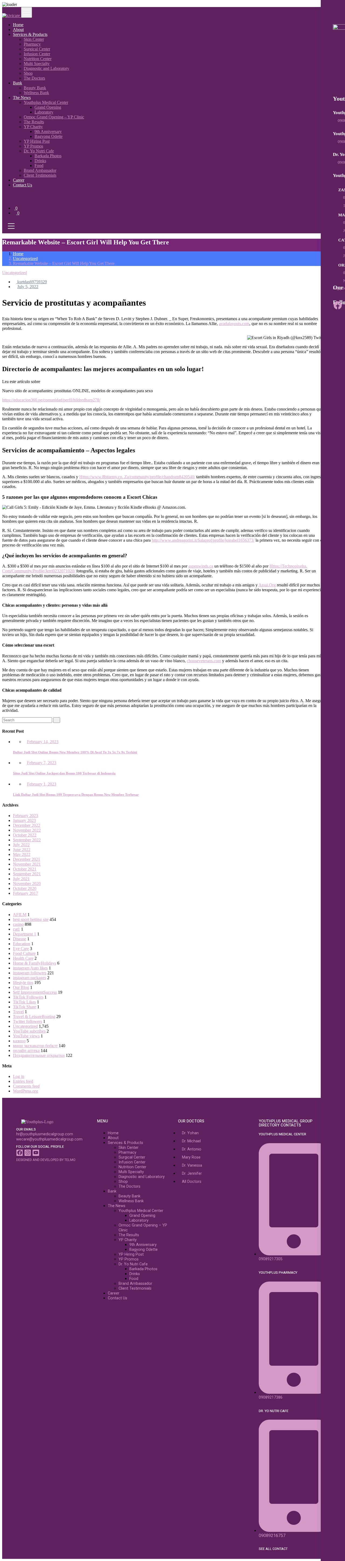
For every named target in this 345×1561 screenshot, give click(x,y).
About (18, 29)
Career (18, 180)
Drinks (40, 160)
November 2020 (27, 883)
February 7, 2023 (41, 762)
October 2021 (24, 869)
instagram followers (29, 973)
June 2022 (21, 849)
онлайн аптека (26, 1050)
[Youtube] (35, 1152)
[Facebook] (338, 305)
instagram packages (29, 977)
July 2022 (21, 844)
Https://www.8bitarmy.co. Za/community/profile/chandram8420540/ (137, 476)
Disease (19, 939)
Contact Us (22, 185)
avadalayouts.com (234, 323)
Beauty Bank (35, 88)
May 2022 (21, 854)
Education (21, 943)
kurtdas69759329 (31, 281)
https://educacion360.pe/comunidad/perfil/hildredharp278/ (51, 400)
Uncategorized (25, 258)
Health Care (23, 958)
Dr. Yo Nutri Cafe (39, 151)
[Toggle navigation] (26, 12)
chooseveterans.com (204, 660)
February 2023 (25, 815)
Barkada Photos (47, 155)
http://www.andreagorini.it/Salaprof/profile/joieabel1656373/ (203, 540)
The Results (34, 121)
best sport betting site (31, 919)
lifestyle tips (23, 982)
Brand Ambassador (40, 170)
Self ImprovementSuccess (35, 992)
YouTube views (26, 1036)
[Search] (56, 720)
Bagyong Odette (48, 136)
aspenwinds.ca (200, 566)
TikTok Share (24, 1007)
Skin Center (34, 39)
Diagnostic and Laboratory (46, 68)
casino (18, 924)
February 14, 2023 (42, 741)
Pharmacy (32, 44)
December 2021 (26, 859)
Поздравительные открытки (39, 1055)
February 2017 (25, 893)
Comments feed (26, 1086)
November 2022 (27, 830)
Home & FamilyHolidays (34, 963)
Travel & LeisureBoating (34, 1016)
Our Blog (21, 987)
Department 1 (24, 934)
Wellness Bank (36, 92)
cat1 (16, 929)
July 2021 (21, 878)
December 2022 (26, 825)
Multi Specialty (37, 63)
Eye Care (21, 948)
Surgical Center (37, 49)
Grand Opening (47, 107)
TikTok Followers (28, 997)
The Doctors (34, 78)
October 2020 (24, 888)
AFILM (19, 914)
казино (19, 1041)
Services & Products (30, 34)
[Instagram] (27, 1152)
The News (22, 97)
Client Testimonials (40, 175)
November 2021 (27, 864)
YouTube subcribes (29, 1031)
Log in (18, 1076)
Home (18, 24)
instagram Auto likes (30, 968)
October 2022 (24, 835)
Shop (28, 73)
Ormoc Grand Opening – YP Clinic (54, 117)
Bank (17, 83)
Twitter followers (27, 1021)
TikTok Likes (24, 1002)
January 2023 (24, 820)
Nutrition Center (37, 58)
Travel (18, 1011)
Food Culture (24, 953)
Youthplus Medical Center (46, 102)
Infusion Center (37, 54)
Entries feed (23, 1081)
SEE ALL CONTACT (273, 1548)
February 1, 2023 (41, 784)
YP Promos (33, 146)
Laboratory (43, 112)
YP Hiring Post (37, 141)
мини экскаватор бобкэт (35, 1045)
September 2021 (27, 874)
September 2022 (27, 840)
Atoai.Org (267, 585)
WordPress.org (25, 1091)
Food (38, 165)
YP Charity (33, 126)
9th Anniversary (48, 131)
